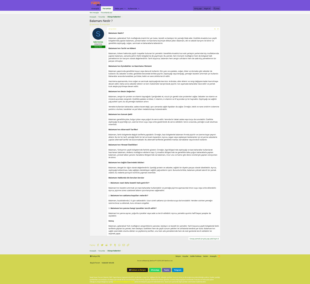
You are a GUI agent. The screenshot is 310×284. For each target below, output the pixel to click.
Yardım (205, 256)
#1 (218, 29)
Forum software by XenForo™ (155, 261)
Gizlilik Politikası (195, 256)
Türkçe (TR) (96, 256)
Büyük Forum (95, 263)
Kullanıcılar (132, 8)
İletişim (178, 256)
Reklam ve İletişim (137, 270)
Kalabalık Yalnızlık (108, 263)
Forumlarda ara (106, 12)
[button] (125, 8)
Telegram (177, 270)
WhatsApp (155, 270)
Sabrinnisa (95, 24)
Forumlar (107, 8)
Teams (166, 270)
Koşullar (185, 256)
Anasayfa (95, 8)
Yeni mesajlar (94, 12)
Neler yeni (119, 8)
